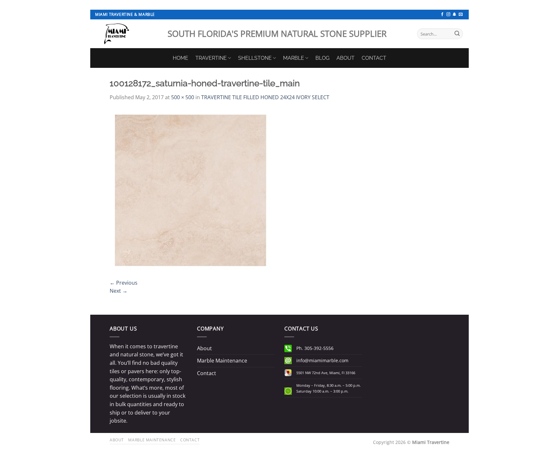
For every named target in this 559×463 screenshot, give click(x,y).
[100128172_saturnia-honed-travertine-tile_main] (190, 189)
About (204, 348)
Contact (206, 373)
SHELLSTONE (255, 58)
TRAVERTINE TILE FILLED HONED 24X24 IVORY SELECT (265, 97)
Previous (123, 282)
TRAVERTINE (211, 58)
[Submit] (457, 33)
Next (118, 290)
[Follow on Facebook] (442, 14)
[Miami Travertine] (126, 33)
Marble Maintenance (222, 360)
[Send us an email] (461, 14)
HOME (180, 58)
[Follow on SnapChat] (454, 14)
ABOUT (345, 58)
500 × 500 (182, 97)
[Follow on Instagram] (448, 14)
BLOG (322, 58)
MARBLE (293, 58)
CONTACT (374, 58)
